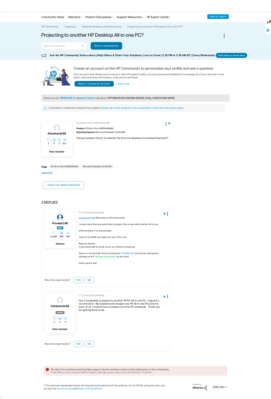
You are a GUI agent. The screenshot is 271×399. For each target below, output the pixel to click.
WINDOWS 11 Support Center (77, 97)
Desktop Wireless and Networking (101, 26)
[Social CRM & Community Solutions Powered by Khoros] (200, 387)
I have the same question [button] (63, 185)
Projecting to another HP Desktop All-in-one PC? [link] (155, 26)
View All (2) (46, 173)
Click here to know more (231, 55)
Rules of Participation (90, 388)
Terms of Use (64, 388)
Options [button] (225, 35)
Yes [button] (78, 279)
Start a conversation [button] (106, 45)
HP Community (49, 26)
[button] (165, 123)
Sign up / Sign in (218, 16)
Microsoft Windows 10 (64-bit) (97, 166)
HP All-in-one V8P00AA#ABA (64, 166)
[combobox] (64, 46)
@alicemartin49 (87, 218)
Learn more (123, 83)
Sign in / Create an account (94, 83)
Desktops (70, 26)
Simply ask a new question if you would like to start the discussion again (142, 107)
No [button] (89, 279)
